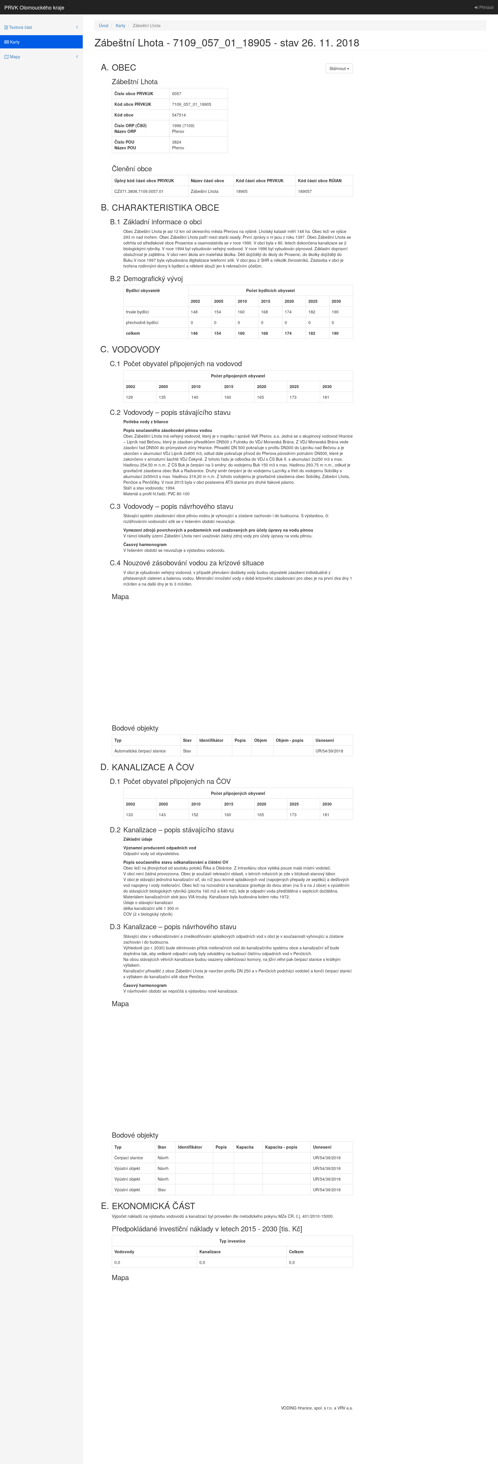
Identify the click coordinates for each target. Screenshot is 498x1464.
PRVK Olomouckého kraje (34, 7)
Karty (14, 42)
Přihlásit (486, 7)
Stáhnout (338, 68)
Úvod (103, 25)
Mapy (14, 56)
